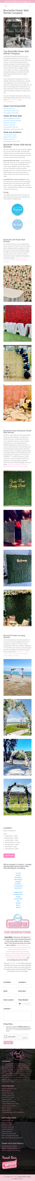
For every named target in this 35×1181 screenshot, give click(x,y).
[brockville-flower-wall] (18, 506)
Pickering (25, 951)
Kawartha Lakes (26, 1077)
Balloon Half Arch (6, 1110)
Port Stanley (10, 958)
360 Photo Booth (6, 1099)
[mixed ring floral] (18, 775)
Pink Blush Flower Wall (9, 123)
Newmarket (12, 1068)
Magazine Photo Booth (8, 1095)
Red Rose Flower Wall (9, 125)
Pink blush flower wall (9, 139)
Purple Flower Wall (7, 1122)
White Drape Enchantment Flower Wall (12, 1138)
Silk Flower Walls (9, 1118)
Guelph (18, 896)
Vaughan (18, 882)
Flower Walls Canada (24, 1176)
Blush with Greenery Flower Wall (12, 120)
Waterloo (20, 956)
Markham (25, 945)
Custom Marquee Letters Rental (10, 1103)
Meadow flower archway (10, 137)
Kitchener (13, 956)
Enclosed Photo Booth (8, 1093)
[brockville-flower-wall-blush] (18, 421)
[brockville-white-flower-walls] (18, 381)
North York (18, 888)
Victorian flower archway (10, 135)
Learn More (9, 855)
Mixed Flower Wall (6, 1125)
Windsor (21, 1075)
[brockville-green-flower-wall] (18, 586)
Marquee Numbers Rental (8, 1106)
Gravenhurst (16, 1079)
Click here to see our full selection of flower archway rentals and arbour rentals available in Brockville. (16, 653)
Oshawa (18, 903)
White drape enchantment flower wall (13, 129)
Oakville (18, 875)
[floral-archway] (18, 815)
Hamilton (27, 1070)
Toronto (18, 873)
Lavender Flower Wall (7, 1129)
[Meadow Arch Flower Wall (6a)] (18, 735)
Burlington (18, 877)
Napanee (12, 1077)
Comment (7, 1009)
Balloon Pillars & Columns (8, 1101)
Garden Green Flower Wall (9, 1133)
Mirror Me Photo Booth (8, 1097)
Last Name (22, 982)
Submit (8, 1043)
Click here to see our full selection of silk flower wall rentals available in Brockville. (16, 260)
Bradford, (16, 1073)
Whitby (18, 907)
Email (6, 991)
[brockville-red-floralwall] (18, 341)
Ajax (18, 901)
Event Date (22, 991)
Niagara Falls (18, 892)
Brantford (4, 1079)
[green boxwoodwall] (18, 626)
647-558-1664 (14, 963)
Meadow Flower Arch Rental (9, 1148)
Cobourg (7, 1077)
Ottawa (24, 958)
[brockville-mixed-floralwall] (18, 301)
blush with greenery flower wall (12, 141)
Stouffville (4, 1075)
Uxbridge (28, 1073)
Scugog (26, 1075)
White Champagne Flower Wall (12, 118)
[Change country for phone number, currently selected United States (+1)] (20, 1003)
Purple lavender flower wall (11, 127)
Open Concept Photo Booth (9, 1088)
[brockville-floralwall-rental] (18, 546)
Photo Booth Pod (6, 1091)
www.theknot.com (14, 100)
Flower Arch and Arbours (13, 1143)
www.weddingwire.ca (9, 101)
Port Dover (17, 958)
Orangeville (22, 1073)
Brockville (27, 956)
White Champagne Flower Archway (11, 1150)
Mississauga (18, 879)
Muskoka (10, 1079)
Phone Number (23, 1000)
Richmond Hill (18, 894)
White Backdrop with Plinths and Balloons (13, 1112)
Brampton (18, 884)
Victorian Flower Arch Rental (9, 1146)
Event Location (9, 1000)
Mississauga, (5, 1068)
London (7, 1073)
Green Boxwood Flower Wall (11, 110)
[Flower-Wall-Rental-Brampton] (18, 695)
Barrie (18, 905)
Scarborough (18, 899)
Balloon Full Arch (6, 1108)
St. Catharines (18, 886)
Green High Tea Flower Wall (11, 113)
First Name (8, 982)
